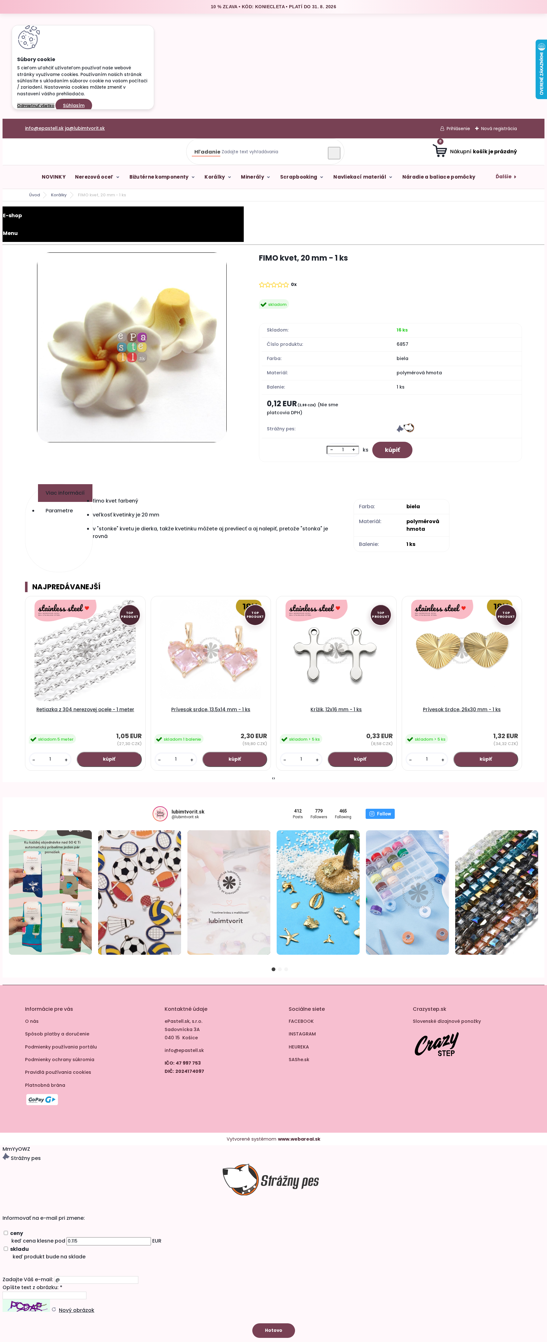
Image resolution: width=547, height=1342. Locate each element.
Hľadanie (207, 151)
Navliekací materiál (359, 177)
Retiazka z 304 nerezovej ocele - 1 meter (85, 709)
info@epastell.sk (44, 128)
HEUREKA (299, 1047)
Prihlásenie (458, 128)
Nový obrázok (76, 1310)
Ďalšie (504, 176)
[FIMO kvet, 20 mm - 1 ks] (132, 348)
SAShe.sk (299, 1059)
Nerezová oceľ (94, 177)
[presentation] (273, 778)
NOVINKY (54, 177)
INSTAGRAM (302, 1034)
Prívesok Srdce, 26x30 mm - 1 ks (462, 709)
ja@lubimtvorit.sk (85, 128)
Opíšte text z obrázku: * (32, 1287)
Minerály (252, 177)
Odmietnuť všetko (35, 105)
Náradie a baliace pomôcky (438, 177)
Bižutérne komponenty (159, 177)
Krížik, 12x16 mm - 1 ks (336, 709)
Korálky (214, 177)
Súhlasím (74, 105)
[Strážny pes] (405, 430)
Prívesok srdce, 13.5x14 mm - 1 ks (210, 709)
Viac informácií (65, 493)
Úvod (34, 195)
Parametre (59, 510)
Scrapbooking (299, 177)
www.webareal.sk (299, 1139)
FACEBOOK (301, 1021)
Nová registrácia (499, 128)
